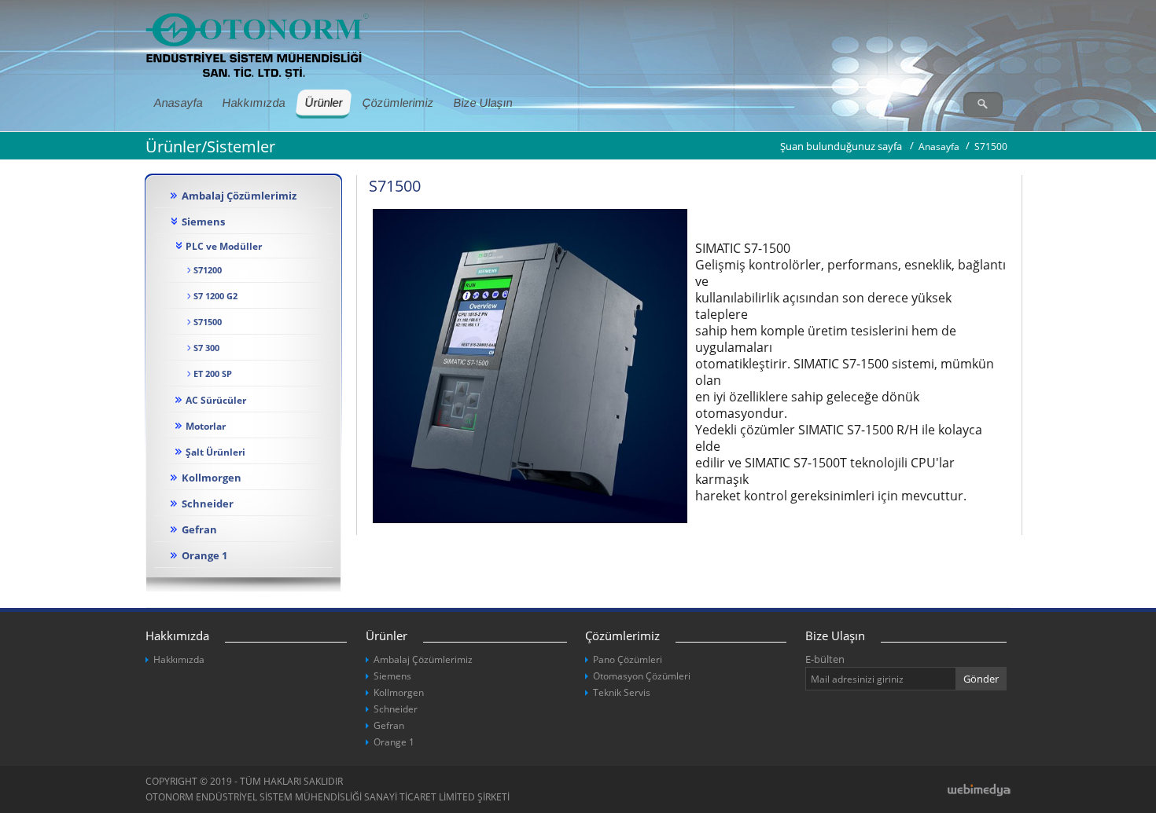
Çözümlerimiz (397, 102)
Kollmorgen (211, 478)
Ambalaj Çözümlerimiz (239, 196)
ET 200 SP (212, 373)
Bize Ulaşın (482, 102)
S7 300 (206, 347)
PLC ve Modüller (224, 246)
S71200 (207, 270)
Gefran (199, 529)
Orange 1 (204, 555)
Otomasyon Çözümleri (641, 676)
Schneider (208, 503)
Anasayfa (178, 102)
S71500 (207, 322)
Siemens (203, 221)
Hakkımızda (253, 102)
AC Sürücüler (216, 400)
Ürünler (324, 102)
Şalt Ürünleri (215, 451)
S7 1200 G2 (215, 296)
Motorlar (206, 425)
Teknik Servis (621, 692)
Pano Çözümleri (627, 659)
